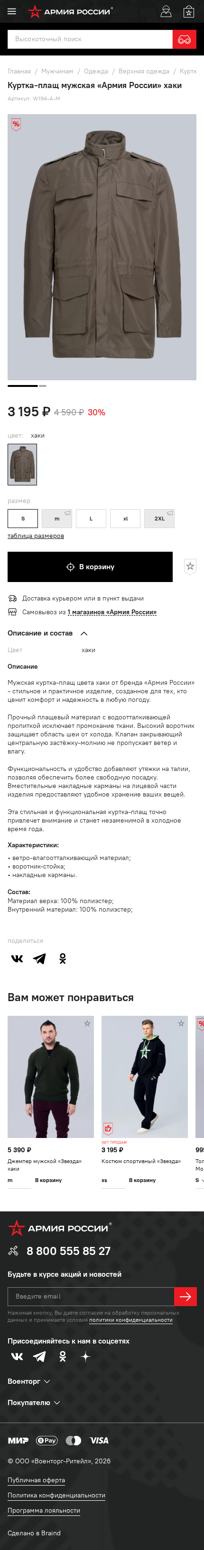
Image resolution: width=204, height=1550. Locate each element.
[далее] (185, 1296)
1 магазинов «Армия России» (112, 612)
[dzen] (85, 1356)
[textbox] (90, 39)
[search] (184, 39)
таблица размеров (36, 536)
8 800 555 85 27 (69, 1251)
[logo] (70, 11)
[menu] (12, 11)
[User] (166, 11)
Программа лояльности (44, 1510)
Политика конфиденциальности (56, 1495)
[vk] (17, 958)
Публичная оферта (36, 1480)
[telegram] (39, 958)
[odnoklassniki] (62, 958)
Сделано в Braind (34, 1533)
